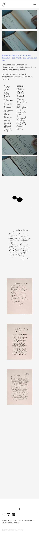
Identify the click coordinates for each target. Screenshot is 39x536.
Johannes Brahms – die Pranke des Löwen (18, 56)
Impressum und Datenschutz (12, 530)
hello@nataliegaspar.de (10, 522)
